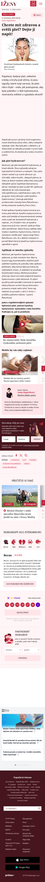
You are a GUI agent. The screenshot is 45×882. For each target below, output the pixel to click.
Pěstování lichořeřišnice (15, 795)
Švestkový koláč (22, 800)
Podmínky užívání (12, 833)
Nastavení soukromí (26, 850)
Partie (29, 784)
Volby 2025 (25, 790)
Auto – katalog (35, 787)
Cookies (8, 839)
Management (27, 819)
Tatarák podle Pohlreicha (19, 792)
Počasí (35, 784)
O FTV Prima (10, 819)
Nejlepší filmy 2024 (22, 782)
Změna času (21, 784)
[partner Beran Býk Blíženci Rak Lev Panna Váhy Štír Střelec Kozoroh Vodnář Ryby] (31, 650)
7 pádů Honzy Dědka (13, 790)
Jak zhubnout (10, 782)
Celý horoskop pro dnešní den (19, 584)
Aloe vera (31, 792)
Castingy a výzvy (29, 826)
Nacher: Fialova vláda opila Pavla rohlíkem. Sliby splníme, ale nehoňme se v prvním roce (21, 730)
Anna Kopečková (8, 20)
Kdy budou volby (10, 787)
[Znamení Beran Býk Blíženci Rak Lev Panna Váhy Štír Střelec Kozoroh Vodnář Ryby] (23, 439)
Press (25, 822)
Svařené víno (34, 790)
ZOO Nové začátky (23, 787)
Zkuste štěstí (22, 613)
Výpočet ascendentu (31, 795)
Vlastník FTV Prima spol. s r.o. (12, 844)
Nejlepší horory (34, 782)
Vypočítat (22, 658)
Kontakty (26, 830)
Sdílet (36, 15)
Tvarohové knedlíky (15, 798)
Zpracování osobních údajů (28, 834)
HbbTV (8, 830)
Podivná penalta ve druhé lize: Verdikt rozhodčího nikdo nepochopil (22, 753)
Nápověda (26, 839)
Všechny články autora (27, 395)
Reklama (8, 826)
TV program (12, 784)
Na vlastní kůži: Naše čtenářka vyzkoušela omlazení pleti (19, 341)
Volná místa (9, 822)
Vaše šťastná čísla (34, 598)
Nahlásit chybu (10, 849)
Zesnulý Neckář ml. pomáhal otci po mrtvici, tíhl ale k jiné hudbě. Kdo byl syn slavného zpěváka (22, 741)
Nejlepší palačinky (30, 798)
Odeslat (37, 439)
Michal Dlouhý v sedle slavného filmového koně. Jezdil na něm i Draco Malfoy (19, 514)
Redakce (26, 843)
